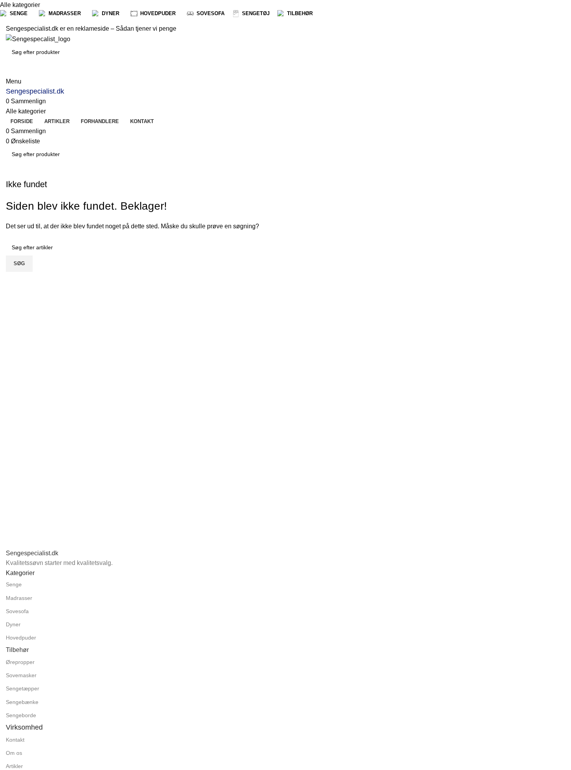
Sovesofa (17, 611)
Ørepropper (20, 662)
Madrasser (19, 598)
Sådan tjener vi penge (146, 28)
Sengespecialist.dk (35, 91)
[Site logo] (38, 38)
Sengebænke (22, 702)
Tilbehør (17, 650)
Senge (14, 584)
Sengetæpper (22, 688)
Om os (14, 753)
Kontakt (15, 740)
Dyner (13, 624)
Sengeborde (21, 715)
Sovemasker (21, 675)
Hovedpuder (21, 637)
